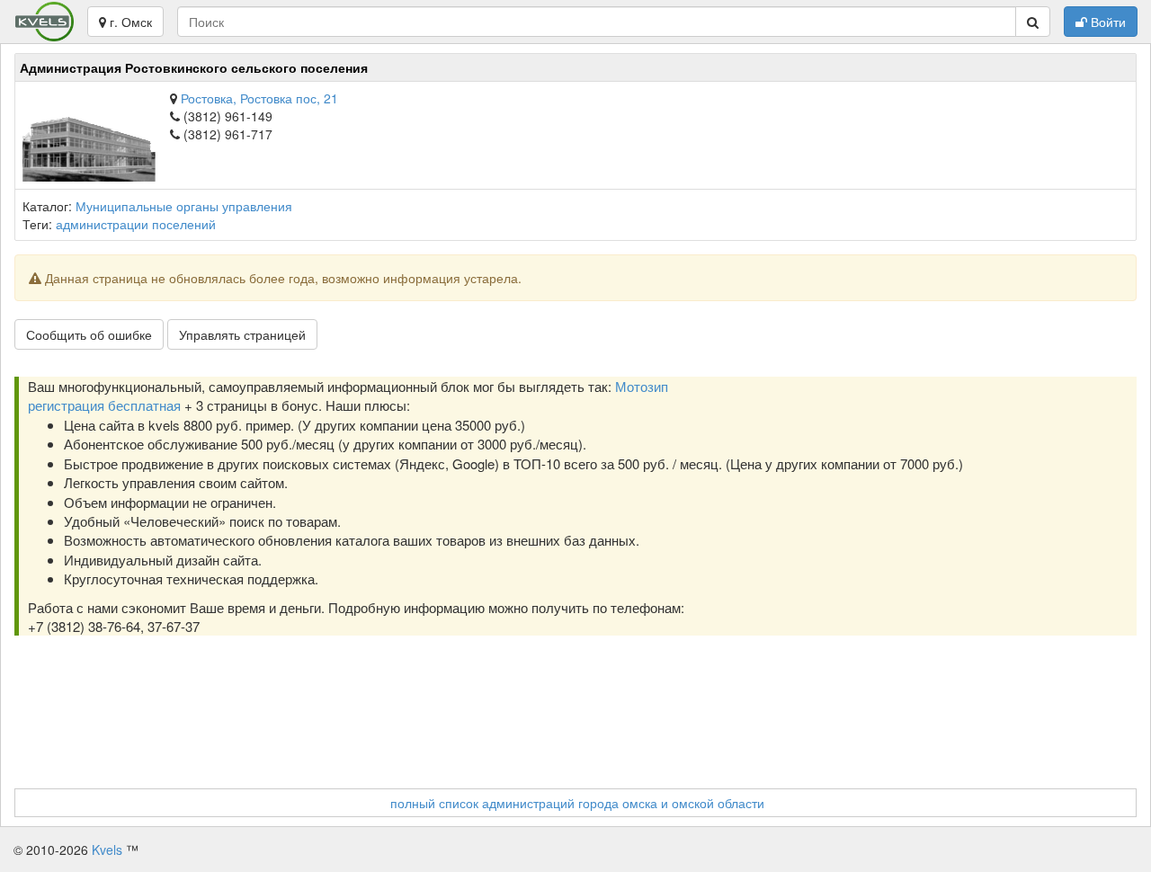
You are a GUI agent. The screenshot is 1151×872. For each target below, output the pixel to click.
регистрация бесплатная (104, 405)
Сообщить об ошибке (89, 334)
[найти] (1032, 21)
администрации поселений (136, 224)
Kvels (107, 850)
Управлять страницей (242, 334)
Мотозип (641, 386)
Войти (1106, 22)
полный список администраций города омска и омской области (577, 803)
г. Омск (129, 22)
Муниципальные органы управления (184, 206)
